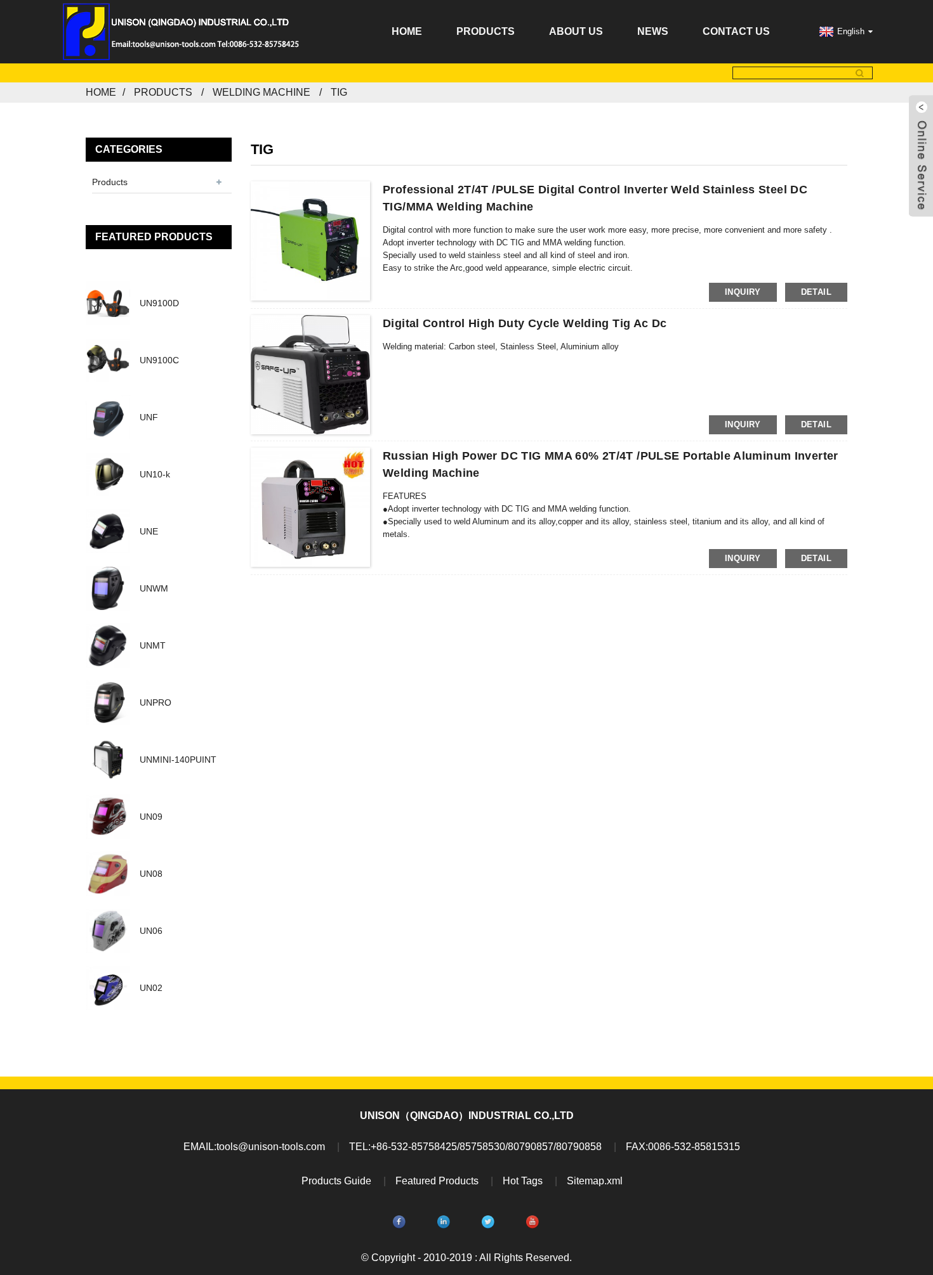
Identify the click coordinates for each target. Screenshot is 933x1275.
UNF (149, 417)
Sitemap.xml (595, 1180)
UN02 (151, 988)
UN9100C (159, 360)
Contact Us (736, 31)
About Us (576, 31)
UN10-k (155, 474)
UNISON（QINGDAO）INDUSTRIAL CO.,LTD (467, 1115)
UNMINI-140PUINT (178, 759)
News (652, 31)
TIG (339, 92)
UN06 (151, 931)
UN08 (151, 874)
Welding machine (261, 92)
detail (816, 292)
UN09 (151, 817)
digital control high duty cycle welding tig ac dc (525, 323)
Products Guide (336, 1180)
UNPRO (155, 702)
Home (407, 31)
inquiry (743, 292)
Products (485, 31)
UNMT (153, 645)
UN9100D (159, 303)
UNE (149, 531)
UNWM (154, 588)
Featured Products (437, 1180)
